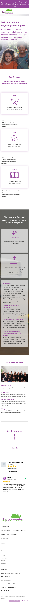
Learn (3, 555)
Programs (4, 558)
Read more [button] (5, 491)
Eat (2, 550)
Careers (3, 563)
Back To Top (14, 600)
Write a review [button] (13, 471)
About (3, 560)
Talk (2, 553)
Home (2, 548)
